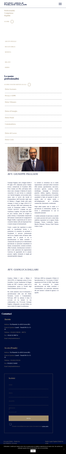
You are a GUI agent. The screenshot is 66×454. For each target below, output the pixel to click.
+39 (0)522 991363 (15, 360)
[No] (64, 449)
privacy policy (45, 426)
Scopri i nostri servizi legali (15, 84)
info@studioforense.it (14, 338)
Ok (33, 451)
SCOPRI (7, 21)
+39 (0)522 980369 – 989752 (18, 332)
